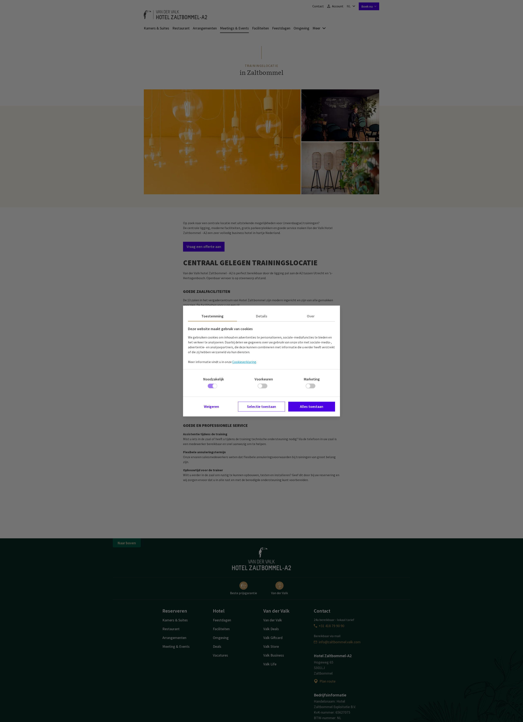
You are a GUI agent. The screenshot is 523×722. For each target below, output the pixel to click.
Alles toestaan (311, 406)
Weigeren (211, 406)
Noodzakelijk (213, 379)
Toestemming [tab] (212, 316)
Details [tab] (261, 316)
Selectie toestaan (261, 406)
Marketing (312, 379)
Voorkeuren (264, 379)
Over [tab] (310, 316)
